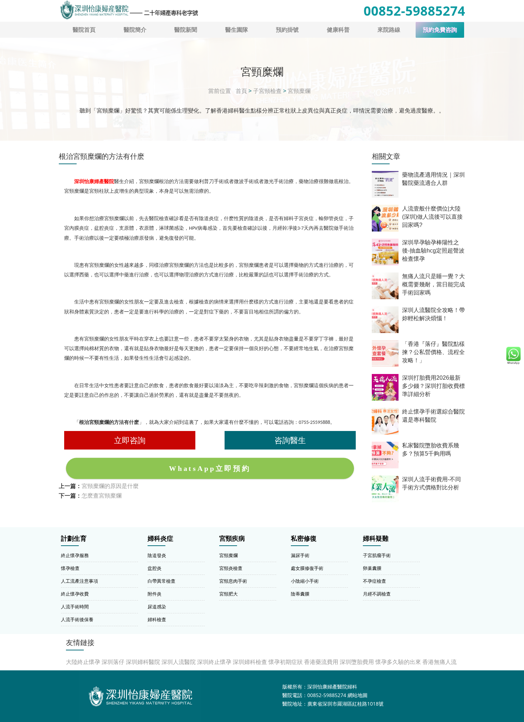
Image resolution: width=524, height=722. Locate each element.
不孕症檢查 (374, 581)
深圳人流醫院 (178, 662)
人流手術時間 (75, 606)
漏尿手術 (300, 555)
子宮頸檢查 (267, 91)
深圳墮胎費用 (357, 662)
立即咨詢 (129, 440)
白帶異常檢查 (161, 581)
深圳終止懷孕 (214, 662)
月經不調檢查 (377, 594)
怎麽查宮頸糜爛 (102, 495)
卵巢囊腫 (372, 568)
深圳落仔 (113, 662)
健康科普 (338, 29)
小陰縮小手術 (305, 581)
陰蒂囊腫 (300, 594)
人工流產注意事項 (79, 581)
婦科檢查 (157, 619)
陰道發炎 (157, 555)
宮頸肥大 (228, 594)
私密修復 (304, 538)
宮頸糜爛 (299, 91)
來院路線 (388, 29)
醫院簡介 (135, 29)
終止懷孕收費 (75, 594)
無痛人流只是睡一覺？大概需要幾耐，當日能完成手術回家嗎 (433, 284)
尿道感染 (157, 606)
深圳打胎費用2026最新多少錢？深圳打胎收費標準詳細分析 (433, 386)
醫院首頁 (84, 29)
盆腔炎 (154, 568)
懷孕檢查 (70, 568)
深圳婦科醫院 (143, 662)
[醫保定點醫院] (129, 10)
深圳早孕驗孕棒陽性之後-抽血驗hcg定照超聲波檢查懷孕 (433, 250)
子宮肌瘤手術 (377, 555)
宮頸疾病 (232, 538)
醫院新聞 (185, 29)
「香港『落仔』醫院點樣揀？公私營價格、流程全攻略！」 (433, 352)
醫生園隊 (236, 29)
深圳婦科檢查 (250, 662)
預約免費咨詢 (440, 30)
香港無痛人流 (439, 662)
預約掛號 (287, 29)
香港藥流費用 (321, 662)
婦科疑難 (376, 538)
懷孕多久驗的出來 (398, 662)
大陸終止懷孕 (83, 662)
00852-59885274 (414, 11)
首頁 (241, 91)
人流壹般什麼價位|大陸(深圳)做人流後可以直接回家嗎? (432, 217)
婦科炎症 (160, 538)
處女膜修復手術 (307, 568)
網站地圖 (358, 695)
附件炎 (154, 594)
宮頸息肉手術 (233, 581)
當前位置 (219, 91)
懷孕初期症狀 (285, 662)
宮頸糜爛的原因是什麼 (110, 486)
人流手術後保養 (77, 619)
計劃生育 (74, 538)
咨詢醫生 (290, 440)
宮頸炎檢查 (230, 568)
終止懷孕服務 (75, 555)
